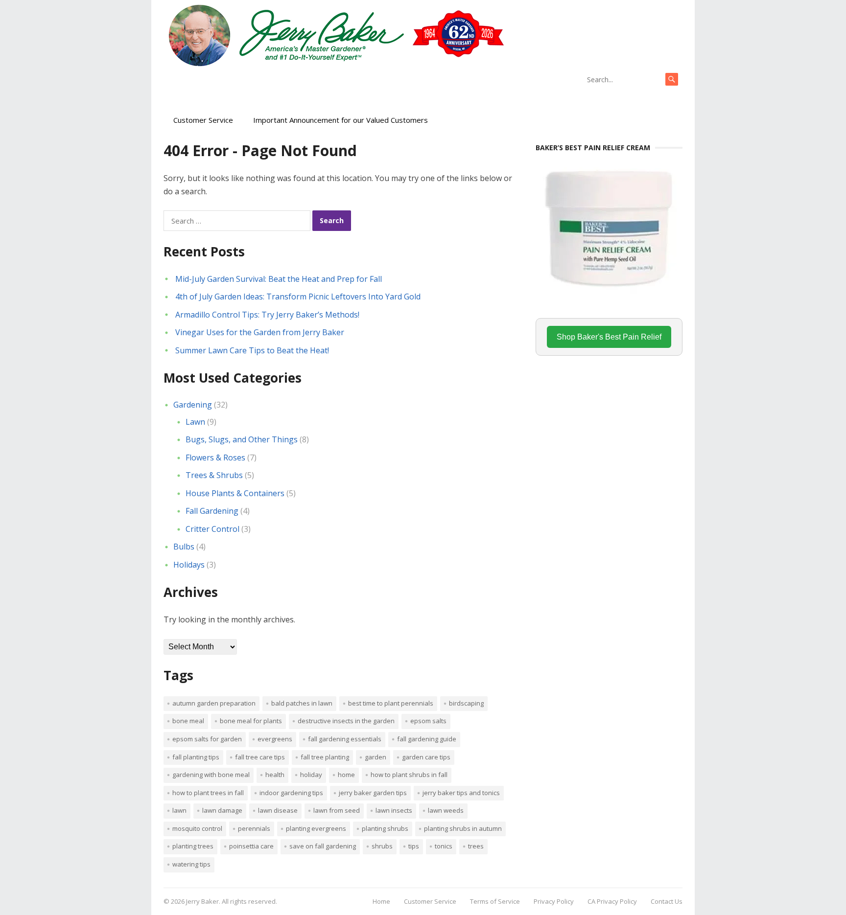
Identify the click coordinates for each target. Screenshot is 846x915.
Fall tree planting (325, 757)
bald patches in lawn (301, 703)
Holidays (189, 564)
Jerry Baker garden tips (373, 792)
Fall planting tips (195, 757)
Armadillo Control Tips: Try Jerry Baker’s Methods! (267, 314)
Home (346, 774)
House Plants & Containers (235, 493)
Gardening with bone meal (211, 774)
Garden (375, 757)
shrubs (382, 846)
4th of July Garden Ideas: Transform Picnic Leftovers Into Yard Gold (298, 296)
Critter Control (212, 529)
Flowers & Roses (215, 457)
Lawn (195, 421)
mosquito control (197, 828)
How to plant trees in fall (208, 792)
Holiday (311, 774)
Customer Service (203, 120)
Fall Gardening (212, 510)
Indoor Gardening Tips (291, 792)
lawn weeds (446, 810)
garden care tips (426, 757)
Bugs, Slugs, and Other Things (242, 439)
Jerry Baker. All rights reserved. (231, 901)
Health (274, 774)
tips (413, 846)
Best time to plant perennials (390, 703)
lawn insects (394, 810)
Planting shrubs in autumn (463, 828)
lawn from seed (336, 810)
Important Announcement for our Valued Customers (340, 120)
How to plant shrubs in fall (409, 774)
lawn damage (222, 810)
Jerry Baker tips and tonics (461, 792)
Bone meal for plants (251, 720)
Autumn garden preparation (214, 703)
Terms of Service (495, 901)
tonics (443, 846)
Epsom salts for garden (207, 738)
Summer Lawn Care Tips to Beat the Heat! (252, 350)
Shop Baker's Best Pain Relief (609, 337)
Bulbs (183, 546)
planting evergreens (316, 828)
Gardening (192, 404)
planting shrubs (385, 828)
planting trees (192, 846)
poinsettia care (251, 846)
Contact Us (666, 901)
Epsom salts (428, 720)
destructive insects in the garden (346, 720)
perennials (254, 828)
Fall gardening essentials (344, 738)
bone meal (188, 720)
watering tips (191, 864)
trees (476, 846)
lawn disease (278, 810)
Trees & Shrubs (214, 475)
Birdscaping (466, 703)
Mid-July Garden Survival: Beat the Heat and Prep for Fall (278, 279)
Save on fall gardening (322, 846)
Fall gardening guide (426, 738)
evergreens (275, 738)
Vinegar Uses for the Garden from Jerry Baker (259, 332)
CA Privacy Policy (612, 901)
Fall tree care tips (260, 757)
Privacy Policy (554, 901)
